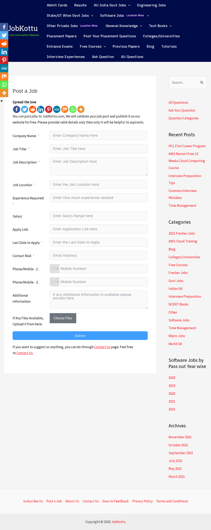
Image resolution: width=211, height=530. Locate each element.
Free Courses (178, 265)
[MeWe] (56, 109)
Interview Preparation (185, 296)
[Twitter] (24, 109)
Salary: (17, 216)
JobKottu (22, 29)
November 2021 (180, 437)
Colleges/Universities (184, 257)
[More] (80, 109)
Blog (172, 249)
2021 (172, 401)
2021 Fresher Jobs (182, 233)
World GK (175, 344)
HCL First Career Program (187, 146)
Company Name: (24, 136)
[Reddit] (32, 109)
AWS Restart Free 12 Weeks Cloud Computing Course (187, 161)
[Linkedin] (40, 109)
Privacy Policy (142, 501)
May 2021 (175, 468)
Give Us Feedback (115, 501)
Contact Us (102, 347)
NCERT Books (179, 304)
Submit (80, 336)
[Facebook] (16, 109)
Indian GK (176, 288)
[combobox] (54, 268)
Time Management (182, 205)
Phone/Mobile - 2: (25, 282)
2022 (172, 409)
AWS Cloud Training (183, 241)
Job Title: (20, 149)
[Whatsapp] (72, 109)
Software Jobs (179, 320)
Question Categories (184, 118)
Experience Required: (28, 198)
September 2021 (181, 453)
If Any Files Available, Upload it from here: (28, 321)
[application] (128, 5)
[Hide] (1, 101)
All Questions (178, 102)
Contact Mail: (22, 256)
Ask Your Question (182, 110)
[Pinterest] (48, 109)
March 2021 (177, 476)
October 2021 (178, 445)
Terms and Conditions (172, 501)
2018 (172, 377)
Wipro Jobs (177, 336)
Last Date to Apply (26, 242)
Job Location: (22, 185)
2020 (172, 393)
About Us (72, 501)
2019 (172, 385)
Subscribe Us (33, 501)
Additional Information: (22, 298)
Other (173, 312)
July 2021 (175, 460)
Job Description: (25, 162)
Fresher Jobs (178, 272)
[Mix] (64, 109)
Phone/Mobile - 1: (25, 269)
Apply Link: (21, 229)
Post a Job (54, 501)
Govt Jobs (176, 281)
